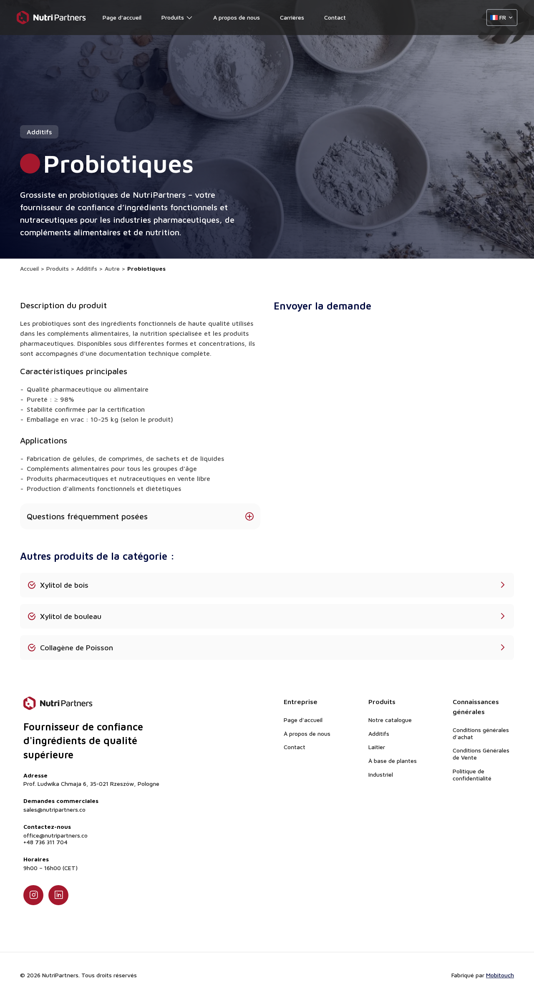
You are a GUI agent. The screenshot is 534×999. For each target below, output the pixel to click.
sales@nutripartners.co (54, 809)
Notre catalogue (390, 719)
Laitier (376, 746)
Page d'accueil (303, 719)
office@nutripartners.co (55, 835)
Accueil (29, 268)
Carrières (292, 17)
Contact (335, 17)
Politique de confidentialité (472, 774)
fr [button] (502, 17)
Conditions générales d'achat (481, 733)
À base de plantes (392, 760)
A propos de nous (236, 17)
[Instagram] (33, 895)
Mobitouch (500, 975)
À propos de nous (307, 733)
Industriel (380, 774)
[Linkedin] (58, 895)
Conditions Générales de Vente (481, 754)
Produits (172, 17)
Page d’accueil (122, 17)
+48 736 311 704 (45, 842)
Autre (112, 268)
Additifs (86, 268)
